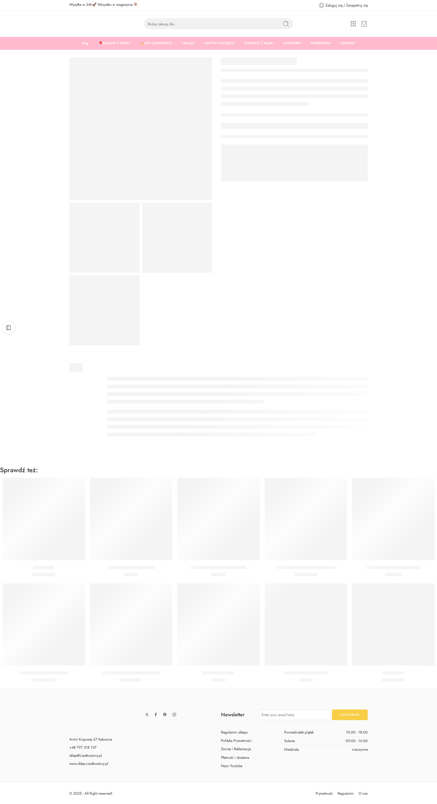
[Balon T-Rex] (44, 519)
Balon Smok (393, 673)
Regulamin (346, 793)
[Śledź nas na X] (147, 714)
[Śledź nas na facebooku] (156, 715)
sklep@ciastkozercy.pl (85, 755)
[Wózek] (364, 23)
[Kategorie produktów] (353, 23)
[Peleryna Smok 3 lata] (140, 128)
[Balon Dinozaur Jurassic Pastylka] (306, 519)
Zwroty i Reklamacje (236, 748)
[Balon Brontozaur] (218, 624)
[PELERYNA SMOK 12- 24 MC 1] (177, 238)
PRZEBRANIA (321, 43)
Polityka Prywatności (236, 740)
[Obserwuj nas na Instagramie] (174, 714)
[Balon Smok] (393, 624)
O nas (363, 793)
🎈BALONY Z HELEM (114, 43)
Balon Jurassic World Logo (44, 673)
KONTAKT (348, 43)
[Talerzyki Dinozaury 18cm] (131, 519)
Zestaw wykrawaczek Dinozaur (218, 567)
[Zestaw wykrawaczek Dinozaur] (218, 519)
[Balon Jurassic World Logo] (44, 624)
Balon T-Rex (43, 567)
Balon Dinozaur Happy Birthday (131, 673)
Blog (85, 43)
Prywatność (324, 793)
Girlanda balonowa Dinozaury (393, 567)
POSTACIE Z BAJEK (259, 43)
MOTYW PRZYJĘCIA (219, 43)
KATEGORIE (292, 43)
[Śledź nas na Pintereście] (165, 715)
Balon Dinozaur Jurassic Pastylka (306, 567)
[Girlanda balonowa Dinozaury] (393, 519)
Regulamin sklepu (234, 732)
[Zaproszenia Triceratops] (306, 624)
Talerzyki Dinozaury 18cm (131, 567)
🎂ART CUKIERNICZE (156, 43)
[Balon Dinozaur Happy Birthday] (131, 624)
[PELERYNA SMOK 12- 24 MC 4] (104, 310)
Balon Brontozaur (218, 673)
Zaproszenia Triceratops (306, 673)
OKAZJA (188, 43)
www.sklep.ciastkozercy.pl (88, 763)
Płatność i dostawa (235, 757)
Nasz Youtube (231, 765)
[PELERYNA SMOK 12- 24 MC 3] (104, 238)
